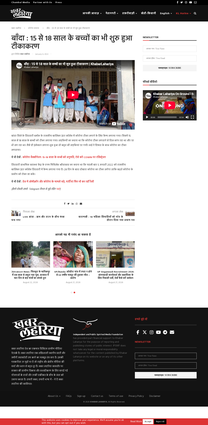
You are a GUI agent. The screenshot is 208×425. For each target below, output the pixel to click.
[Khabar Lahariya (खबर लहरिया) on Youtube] (158, 332)
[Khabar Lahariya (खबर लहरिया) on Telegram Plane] (165, 332)
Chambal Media (20, 2)
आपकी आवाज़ (91, 13)
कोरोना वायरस (33, 28)
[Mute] (187, 117)
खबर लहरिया (16, 28)
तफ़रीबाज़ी (128, 13)
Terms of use (116, 396)
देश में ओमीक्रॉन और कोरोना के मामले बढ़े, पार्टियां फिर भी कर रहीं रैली (58, 182)
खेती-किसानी (148, 13)
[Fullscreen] (192, 117)
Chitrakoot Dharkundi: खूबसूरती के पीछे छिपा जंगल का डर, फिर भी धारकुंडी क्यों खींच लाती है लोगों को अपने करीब (118, 275)
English (165, 13)
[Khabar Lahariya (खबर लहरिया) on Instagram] (151, 332)
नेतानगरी (111, 13)
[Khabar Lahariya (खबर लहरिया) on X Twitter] (144, 332)
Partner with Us (42, 2)
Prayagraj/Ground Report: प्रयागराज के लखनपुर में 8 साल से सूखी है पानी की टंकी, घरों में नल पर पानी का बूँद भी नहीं (32, 275)
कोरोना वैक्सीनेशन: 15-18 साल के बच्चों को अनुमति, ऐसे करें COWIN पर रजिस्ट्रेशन (64, 157)
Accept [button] (148, 421)
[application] (170, 105)
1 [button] (71, 292)
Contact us (97, 396)
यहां (58, 189)
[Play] (147, 117)
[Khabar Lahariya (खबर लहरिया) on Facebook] (138, 332)
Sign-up (81, 396)
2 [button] (74, 292)
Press (58, 2)
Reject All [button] (160, 421)
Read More (136, 421)
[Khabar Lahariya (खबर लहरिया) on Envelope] (172, 332)
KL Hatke (182, 13)
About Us (53, 396)
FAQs (69, 396)
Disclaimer (154, 396)
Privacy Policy (136, 396)
